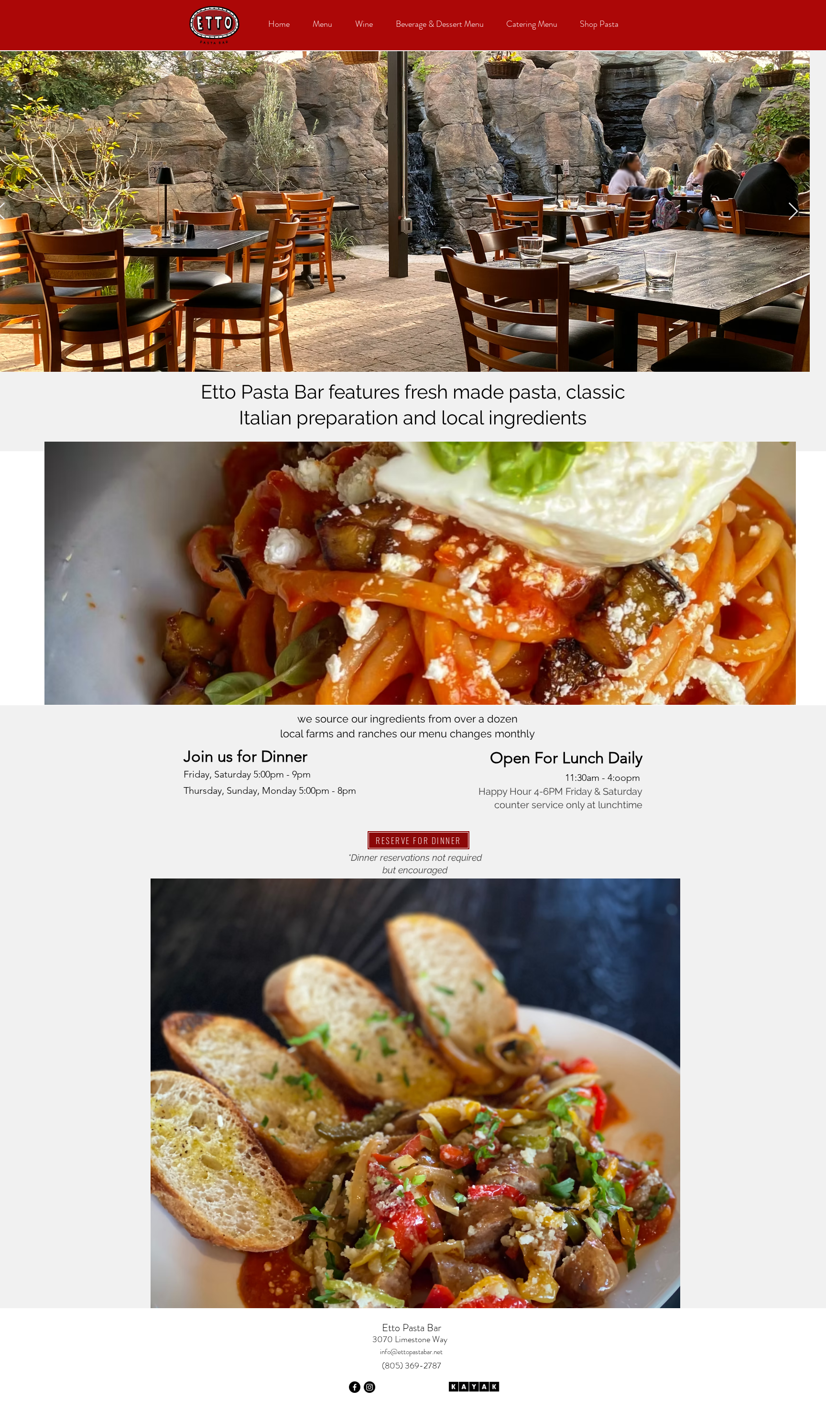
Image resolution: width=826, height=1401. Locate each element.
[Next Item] (793, 211)
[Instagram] (369, 1387)
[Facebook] (354, 1387)
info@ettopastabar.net (411, 1351)
